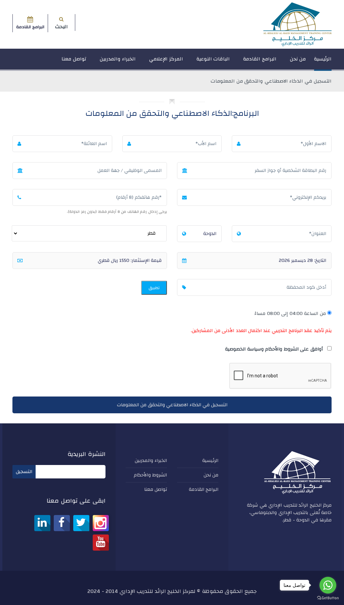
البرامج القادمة (259, 58)
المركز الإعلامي (166, 58)
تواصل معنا (73, 58)
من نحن (298, 58)
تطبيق (154, 287)
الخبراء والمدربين (118, 58)
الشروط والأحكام (150, 475)
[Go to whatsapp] (327, 585)
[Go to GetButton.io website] (328, 598)
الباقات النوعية (213, 58)
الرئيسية (323, 58)
